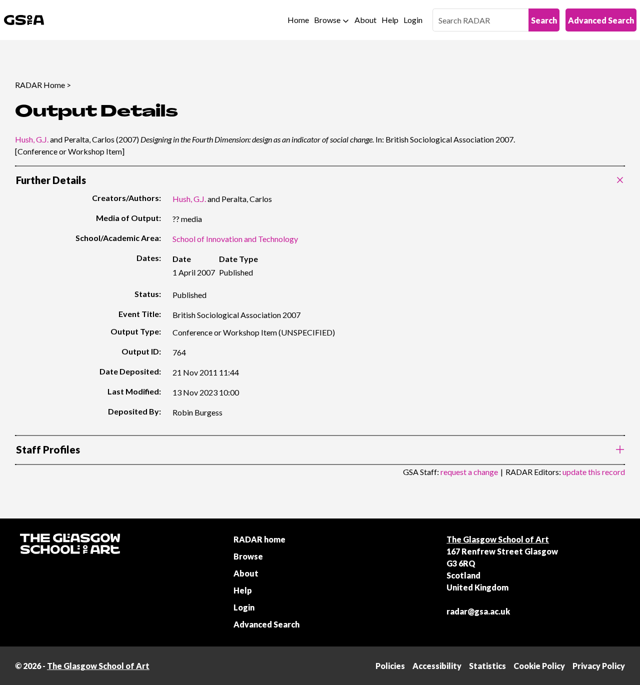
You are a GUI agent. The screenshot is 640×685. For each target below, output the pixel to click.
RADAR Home (40, 85)
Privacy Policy (598, 665)
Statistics (487, 665)
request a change (469, 471)
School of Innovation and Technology (235, 239)
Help (390, 19)
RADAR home (260, 539)
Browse (327, 19)
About (365, 19)
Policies (390, 665)
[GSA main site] (24, 20)
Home (298, 19)
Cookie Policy (539, 665)
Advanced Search (601, 20)
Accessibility (437, 665)
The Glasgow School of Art (497, 539)
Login (413, 19)
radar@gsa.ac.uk (478, 611)
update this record (593, 471)
